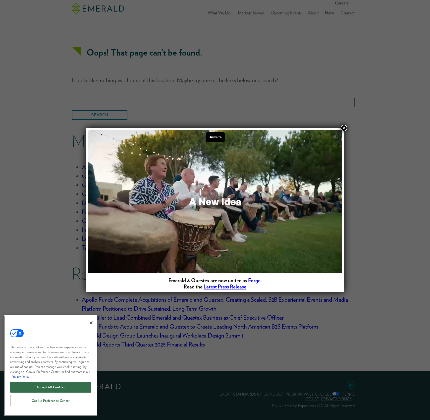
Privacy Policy (20, 376)
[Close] (91, 322)
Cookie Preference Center (51, 401)
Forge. (255, 280)
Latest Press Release (225, 286)
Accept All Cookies (51, 387)
